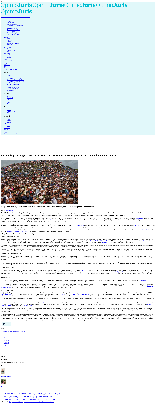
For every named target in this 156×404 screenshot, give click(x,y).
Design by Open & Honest (16, 402)
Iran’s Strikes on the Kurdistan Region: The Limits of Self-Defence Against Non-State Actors (28, 396)
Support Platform (146, 229)
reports (82, 270)
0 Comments (9, 210)
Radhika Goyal (6, 387)
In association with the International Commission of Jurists (15, 17)
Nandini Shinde (6, 376)
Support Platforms (43, 302)
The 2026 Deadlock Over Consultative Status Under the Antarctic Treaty (22, 397)
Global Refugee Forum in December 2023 (17, 231)
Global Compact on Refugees (8, 294)
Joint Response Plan (78, 225)
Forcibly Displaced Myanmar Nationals (100, 241)
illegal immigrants (144, 241)
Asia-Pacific (4, 331)
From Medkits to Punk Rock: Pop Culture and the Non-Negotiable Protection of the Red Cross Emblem (30, 399)
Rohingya (13, 353)
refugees (8, 353)
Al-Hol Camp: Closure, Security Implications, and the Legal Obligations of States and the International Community (33, 394)
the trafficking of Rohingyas (119, 272)
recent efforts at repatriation (52, 220)
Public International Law (19, 331)
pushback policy (106, 242)
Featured (10, 331)
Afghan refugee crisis (26, 305)
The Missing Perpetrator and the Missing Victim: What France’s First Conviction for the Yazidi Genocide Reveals (33, 393)
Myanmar (3, 353)
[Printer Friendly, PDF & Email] (6, 325)
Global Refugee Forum (42, 317)
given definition (139, 218)
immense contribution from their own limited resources (75, 294)
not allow (137, 225)
